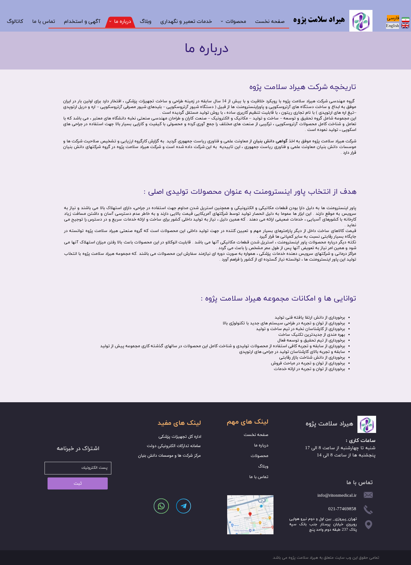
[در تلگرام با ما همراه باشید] (183, 506)
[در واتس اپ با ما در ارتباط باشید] (161, 506)
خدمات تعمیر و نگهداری (186, 21)
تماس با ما (43, 21)
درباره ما (122, 21)
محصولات (236, 21)
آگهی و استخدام (82, 21)
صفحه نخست (270, 21)
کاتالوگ (15, 21)
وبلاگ (145, 21)
